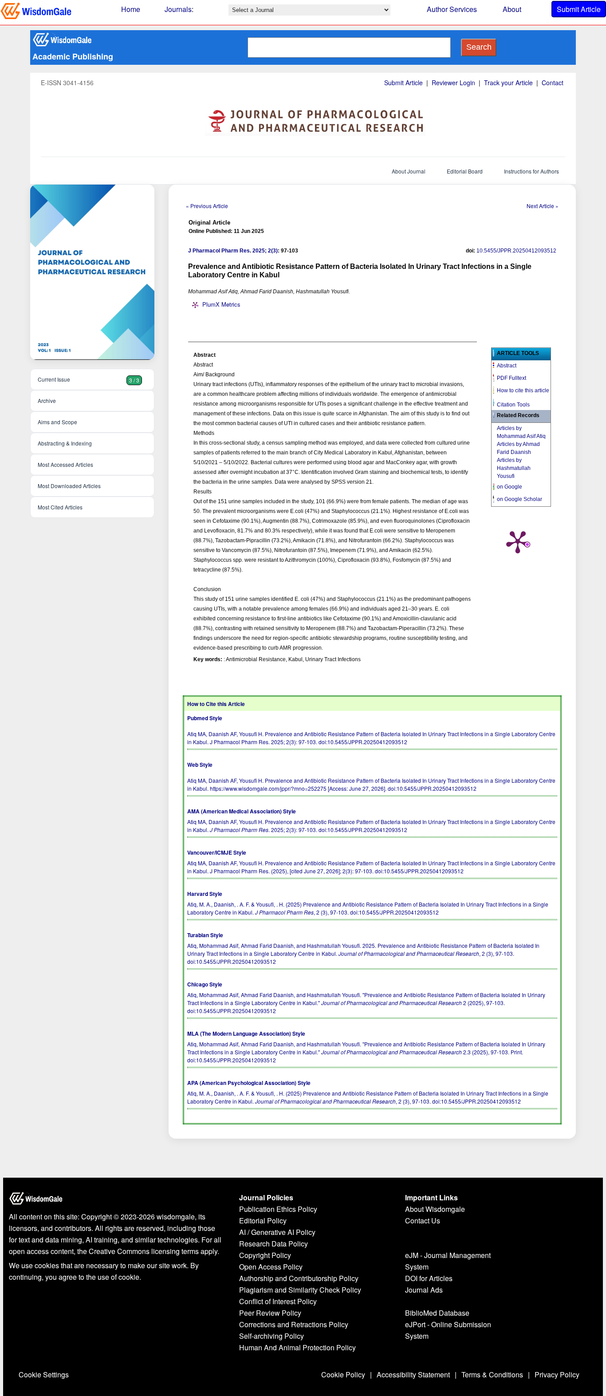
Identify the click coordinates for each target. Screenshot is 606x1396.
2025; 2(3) (265, 251)
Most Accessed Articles (65, 464)
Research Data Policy (273, 1243)
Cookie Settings (44, 1374)
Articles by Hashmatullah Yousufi (514, 468)
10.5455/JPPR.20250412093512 (516, 251)
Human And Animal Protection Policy (297, 1347)
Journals (178, 9)
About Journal (408, 171)
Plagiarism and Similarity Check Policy (300, 1290)
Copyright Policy (265, 1255)
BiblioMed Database (437, 1313)
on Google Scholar (519, 499)
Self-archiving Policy (271, 1336)
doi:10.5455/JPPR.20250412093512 (363, 741)
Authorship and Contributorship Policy (298, 1278)
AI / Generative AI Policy (277, 1232)
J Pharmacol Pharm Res (219, 251)
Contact (552, 82)
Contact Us (422, 1220)
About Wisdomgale (435, 1209)
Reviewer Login (453, 82)
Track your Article (508, 82)
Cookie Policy (343, 1374)
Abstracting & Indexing (65, 443)
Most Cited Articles (60, 507)
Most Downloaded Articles (69, 485)
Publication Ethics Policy (278, 1209)
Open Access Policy (271, 1267)
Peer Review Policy (270, 1313)
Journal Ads (424, 1290)
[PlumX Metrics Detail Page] (517, 541)
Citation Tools (513, 405)
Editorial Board (465, 171)
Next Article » (543, 205)
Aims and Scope (57, 422)
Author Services (452, 9)
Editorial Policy (263, 1220)
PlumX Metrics (221, 304)
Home (130, 9)
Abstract (506, 366)
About (512, 9)
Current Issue (88, 379)
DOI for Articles (429, 1278)
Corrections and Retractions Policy (293, 1324)
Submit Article (579, 9)
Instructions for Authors (531, 171)
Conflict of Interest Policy (278, 1301)
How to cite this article (523, 390)
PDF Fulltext (511, 378)
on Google (509, 487)
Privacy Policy (557, 1374)
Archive (47, 400)
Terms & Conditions (492, 1374)
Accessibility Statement (413, 1374)
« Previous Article (207, 205)
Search (479, 47)
